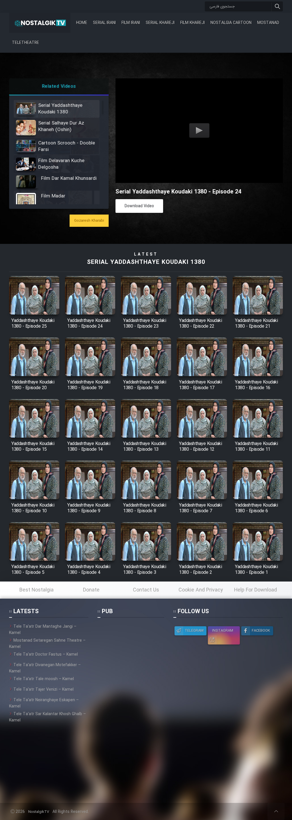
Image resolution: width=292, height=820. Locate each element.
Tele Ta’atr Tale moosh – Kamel (43, 679)
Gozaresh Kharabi (89, 221)
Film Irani (130, 23)
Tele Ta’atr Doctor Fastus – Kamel (45, 654)
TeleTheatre (25, 43)
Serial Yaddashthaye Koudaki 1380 (146, 262)
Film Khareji (192, 23)
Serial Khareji (160, 23)
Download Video (139, 206)
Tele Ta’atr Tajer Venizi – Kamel (43, 689)
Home (81, 23)
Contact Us (146, 590)
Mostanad (268, 23)
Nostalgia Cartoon (231, 23)
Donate (91, 590)
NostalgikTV (38, 812)
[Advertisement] (131, 708)
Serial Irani (104, 23)
